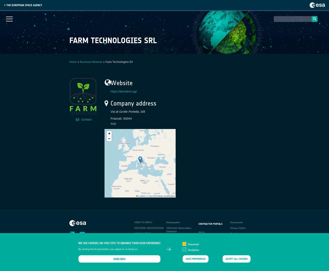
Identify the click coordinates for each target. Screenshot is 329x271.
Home (73, 61)
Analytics (193, 249)
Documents (236, 222)
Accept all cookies (237, 258)
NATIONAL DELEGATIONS (149, 228)
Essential (193, 244)
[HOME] (77, 222)
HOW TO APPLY (143, 222)
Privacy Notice (238, 228)
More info (119, 258)
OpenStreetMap (156, 195)
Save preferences (195, 258)
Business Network (91, 61)
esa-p (201, 232)
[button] (140, 159)
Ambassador (173, 222)
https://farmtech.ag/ (124, 91)
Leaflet (141, 195)
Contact (86, 119)
